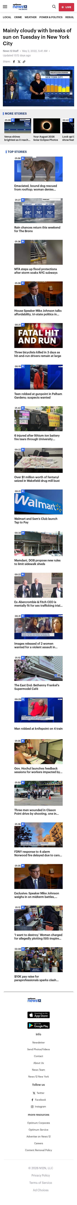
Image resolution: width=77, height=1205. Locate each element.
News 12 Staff (10, 51)
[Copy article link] (24, 61)
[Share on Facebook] (14, 61)
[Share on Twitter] (19, 61)
